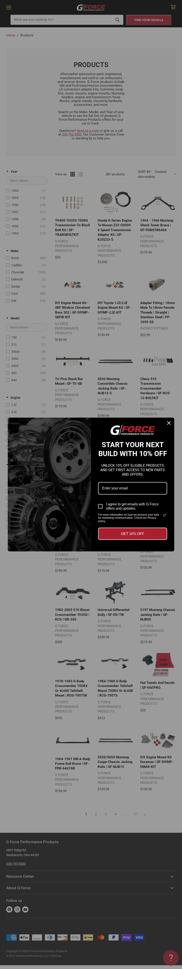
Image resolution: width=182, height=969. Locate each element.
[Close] (169, 423)
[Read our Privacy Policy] (164, 515)
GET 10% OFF (132, 534)
